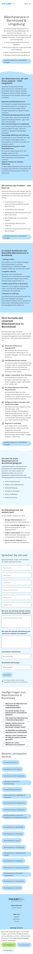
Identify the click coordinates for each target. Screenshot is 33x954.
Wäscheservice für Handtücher (14, 776)
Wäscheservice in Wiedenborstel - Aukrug (15, 854)
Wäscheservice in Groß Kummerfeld (16, 868)
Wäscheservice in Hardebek (13, 834)
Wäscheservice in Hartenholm (14, 881)
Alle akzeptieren (8, 945)
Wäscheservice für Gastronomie (14, 803)
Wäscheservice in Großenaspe (14, 847)
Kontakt (16, 921)
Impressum (11, 940)
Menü (26, 4)
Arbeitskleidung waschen (12, 789)
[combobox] (16, 656)
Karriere (16, 917)
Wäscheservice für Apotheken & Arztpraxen (14, 796)
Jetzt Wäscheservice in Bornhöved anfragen (15, 61)
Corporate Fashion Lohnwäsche (14, 810)
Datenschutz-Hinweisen (21, 938)
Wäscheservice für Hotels (12, 769)
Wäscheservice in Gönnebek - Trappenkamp (14, 874)
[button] (16, 705)
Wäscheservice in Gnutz (12, 841)
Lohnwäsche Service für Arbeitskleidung (12, 783)
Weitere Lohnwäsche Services (14, 755)
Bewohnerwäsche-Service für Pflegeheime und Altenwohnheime (15, 816)
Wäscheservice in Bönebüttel (13, 827)
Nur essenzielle (24, 945)
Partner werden (16, 908)
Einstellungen (8, 950)
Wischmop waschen (10, 762)
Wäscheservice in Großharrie (13, 861)
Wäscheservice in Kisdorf (12, 888)
